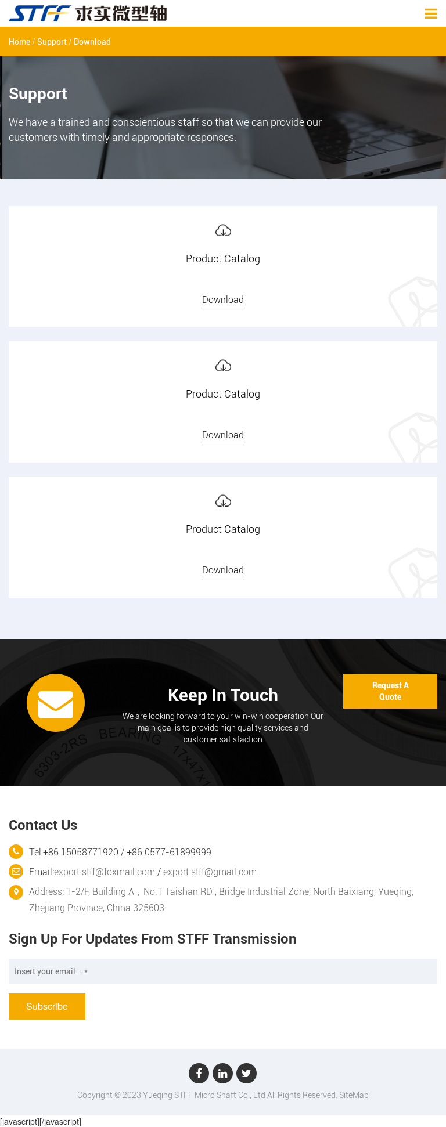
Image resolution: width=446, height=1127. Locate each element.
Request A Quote (390, 691)
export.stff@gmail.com (210, 871)
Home (19, 41)
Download (92, 41)
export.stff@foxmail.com (104, 871)
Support (52, 41)
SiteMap (354, 1095)
